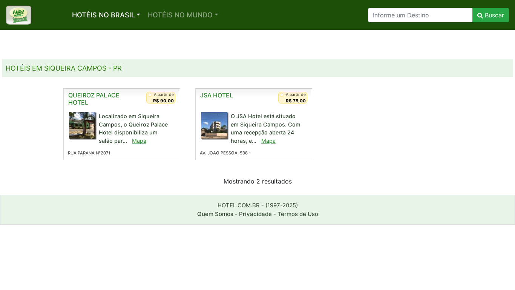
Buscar (493, 15)
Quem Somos (215, 214)
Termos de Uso (297, 214)
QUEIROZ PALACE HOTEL (94, 98)
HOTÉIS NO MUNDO (180, 15)
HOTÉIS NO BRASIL (103, 15)
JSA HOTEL (216, 95)
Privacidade (255, 214)
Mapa (139, 140)
